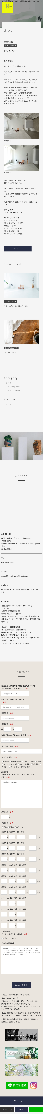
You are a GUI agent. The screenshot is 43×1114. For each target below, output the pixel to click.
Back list (17, 248)
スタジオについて (14, 386)
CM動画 (6, 761)
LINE (36, 1109)
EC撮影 (39, 761)
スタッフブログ (13, 390)
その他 (27, 767)
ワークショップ (16, 767)
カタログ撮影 (28, 761)
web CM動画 (16, 761)
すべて (9, 383)
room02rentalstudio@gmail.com (14, 576)
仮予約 (11, 827)
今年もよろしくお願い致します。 (17, 306)
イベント (4, 767)
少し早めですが (10, 352)
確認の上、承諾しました (12, 938)
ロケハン (19, 827)
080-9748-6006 (7, 562)
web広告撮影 (24, 764)
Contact (21, 1109)
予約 (5, 827)
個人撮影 (35, 764)
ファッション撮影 (10, 764)
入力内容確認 (21, 985)
